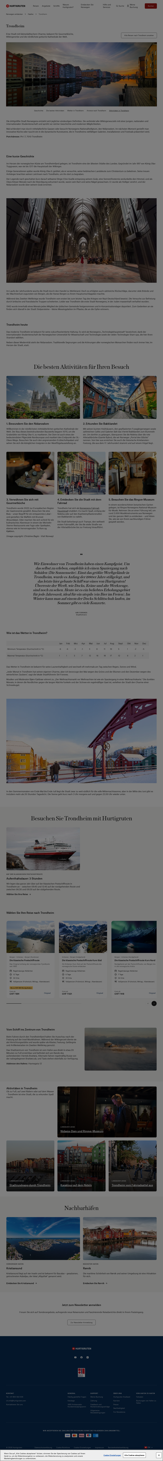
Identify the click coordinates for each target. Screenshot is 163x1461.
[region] (81, 1455)
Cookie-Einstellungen (112, 1455)
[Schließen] (159, 1455)
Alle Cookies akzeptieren (134, 1455)
